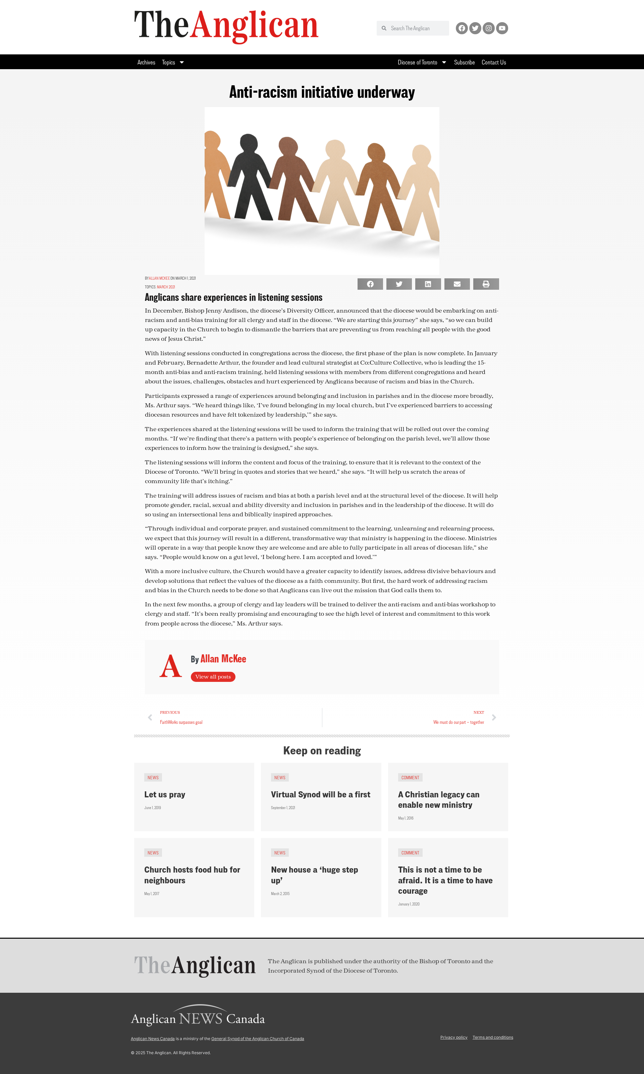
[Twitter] (475, 28)
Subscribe (464, 61)
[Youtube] (502, 28)
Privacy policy (454, 1037)
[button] (370, 284)
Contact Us (494, 61)
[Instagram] (489, 28)
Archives (146, 61)
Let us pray (164, 794)
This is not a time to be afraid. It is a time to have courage (445, 880)
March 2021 (166, 287)
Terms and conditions (493, 1037)
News (153, 777)
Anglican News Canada (153, 1038)
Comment (410, 777)
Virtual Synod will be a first (320, 794)
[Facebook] (462, 28)
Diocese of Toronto (417, 61)
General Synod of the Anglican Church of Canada (257, 1038)
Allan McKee (159, 278)
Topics (168, 61)
